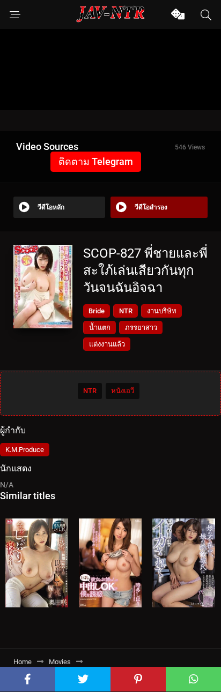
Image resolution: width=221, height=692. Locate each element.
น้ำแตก (99, 328)
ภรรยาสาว (141, 328)
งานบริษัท (161, 311)
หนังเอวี (122, 391)
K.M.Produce (24, 450)
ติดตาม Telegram (95, 161)
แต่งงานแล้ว (107, 344)
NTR (125, 311)
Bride (97, 311)
